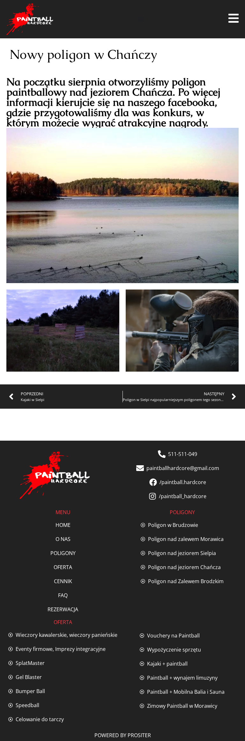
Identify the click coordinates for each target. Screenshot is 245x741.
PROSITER (139, 735)
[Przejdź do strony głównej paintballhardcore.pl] (29, 19)
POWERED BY (111, 735)
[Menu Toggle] (141, 19)
